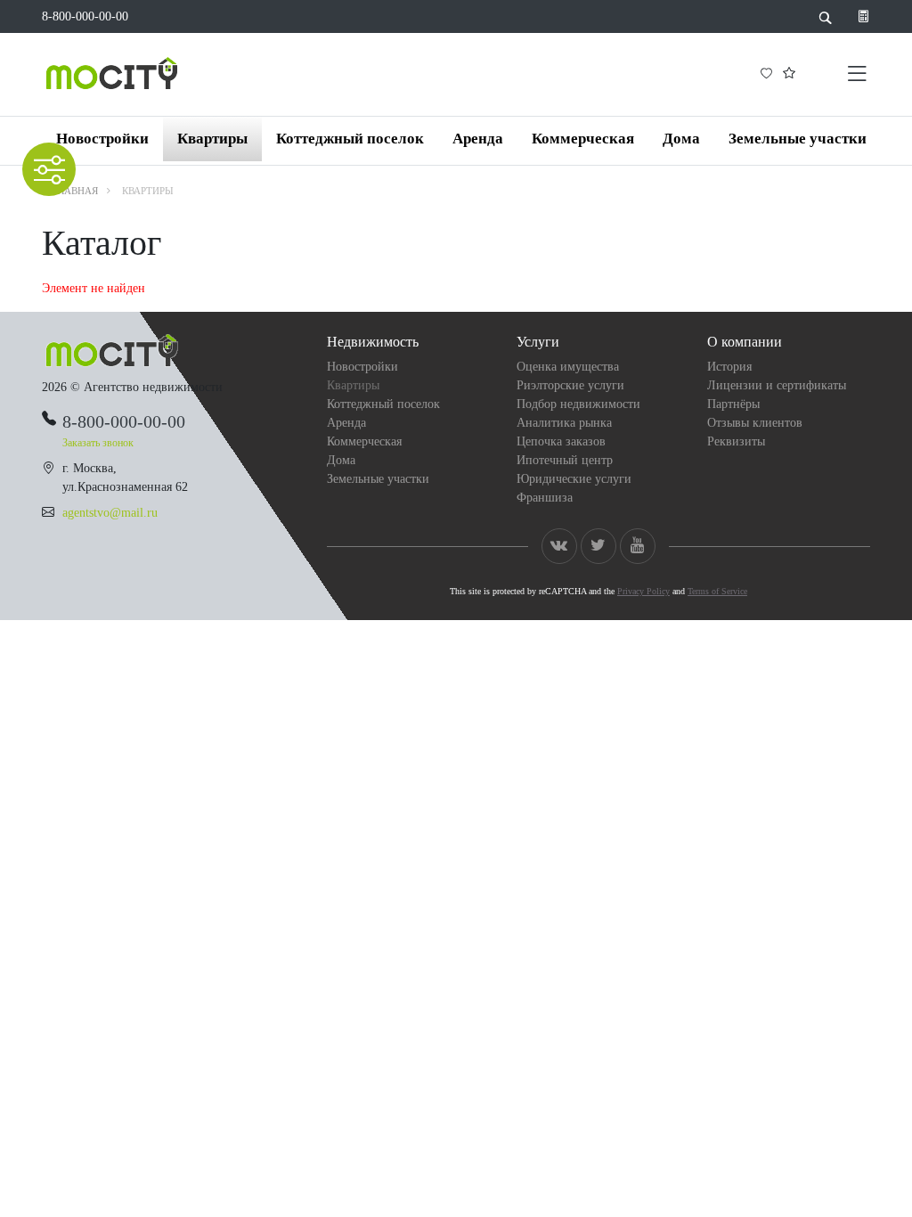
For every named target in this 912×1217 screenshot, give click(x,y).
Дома (681, 138)
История (729, 366)
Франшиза (545, 497)
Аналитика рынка (564, 422)
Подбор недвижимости (578, 404)
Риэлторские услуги (570, 385)
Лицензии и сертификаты (776, 385)
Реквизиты (736, 441)
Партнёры (733, 404)
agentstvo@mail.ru (110, 512)
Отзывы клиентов (754, 422)
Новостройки (102, 138)
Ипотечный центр (565, 460)
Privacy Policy (643, 591)
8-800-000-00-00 (85, 16)
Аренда (477, 138)
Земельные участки (798, 138)
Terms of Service (717, 591)
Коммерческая (583, 138)
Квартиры (212, 138)
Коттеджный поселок (350, 138)
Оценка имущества (568, 366)
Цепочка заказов (561, 441)
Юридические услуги (574, 479)
